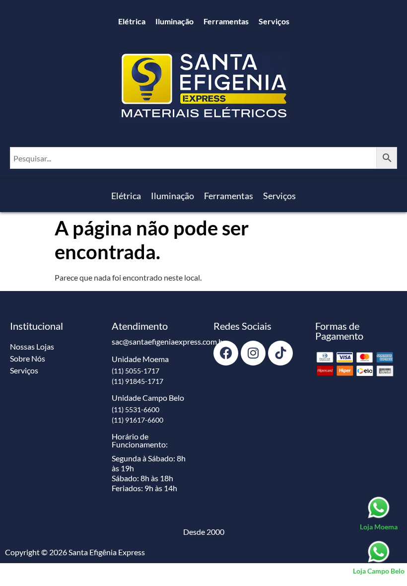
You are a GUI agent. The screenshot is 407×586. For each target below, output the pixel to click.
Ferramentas (226, 21)
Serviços (274, 21)
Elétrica (131, 21)
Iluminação (174, 21)
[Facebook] (225, 353)
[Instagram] (253, 353)
